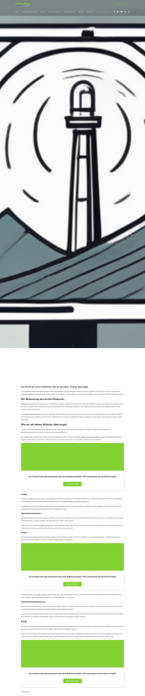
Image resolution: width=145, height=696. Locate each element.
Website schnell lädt (45, 525)
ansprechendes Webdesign (32, 414)
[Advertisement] (72, 363)
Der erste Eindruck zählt (29, 404)
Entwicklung (26, 691)
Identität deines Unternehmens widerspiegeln (89, 437)
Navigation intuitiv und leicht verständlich (74, 501)
